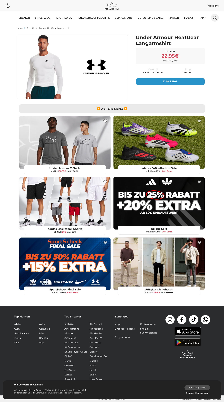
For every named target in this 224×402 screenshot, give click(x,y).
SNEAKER (24, 17)
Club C (68, 356)
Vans (16, 342)
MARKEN (174, 17)
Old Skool (70, 370)
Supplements (123, 17)
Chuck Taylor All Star (76, 351)
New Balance (21, 333)
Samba (68, 374)
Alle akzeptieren (197, 387)
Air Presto (95, 342)
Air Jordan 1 (96, 328)
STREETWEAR (43, 17)
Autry (17, 328)
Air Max (68, 333)
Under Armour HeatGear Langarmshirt (51, 28)
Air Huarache (71, 328)
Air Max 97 (96, 337)
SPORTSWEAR (64, 17)
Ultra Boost (96, 379)
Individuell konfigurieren (197, 393)
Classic (94, 351)
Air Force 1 (96, 324)
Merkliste (213, 5)
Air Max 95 (70, 337)
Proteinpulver (148, 324)
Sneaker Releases (125, 328)
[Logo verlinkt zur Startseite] (112, 5)
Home (20, 28)
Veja (41, 342)
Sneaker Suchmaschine (94, 17)
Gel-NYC (69, 365)
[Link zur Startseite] (187, 354)
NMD (93, 365)
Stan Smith (70, 379)
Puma (17, 337)
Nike (41, 333)
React (93, 370)
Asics (42, 324)
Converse (44, 328)
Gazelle (94, 360)
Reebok (43, 337)
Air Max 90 (96, 333)
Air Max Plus (71, 342)
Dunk (67, 360)
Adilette (68, 324)
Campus (94, 347)
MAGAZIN (189, 17)
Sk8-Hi (93, 374)
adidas (17, 324)
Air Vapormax (72, 347)
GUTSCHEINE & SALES (150, 17)
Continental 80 (98, 356)
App (203, 17)
